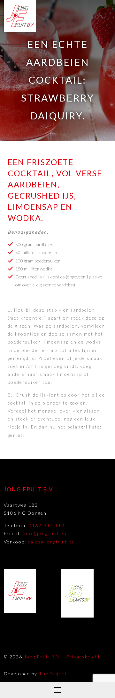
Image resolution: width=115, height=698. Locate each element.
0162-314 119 (47, 525)
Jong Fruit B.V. (42, 656)
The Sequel (52, 673)
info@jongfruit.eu (45, 533)
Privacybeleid (83, 656)
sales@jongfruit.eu (51, 541)
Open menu (57, 690)
